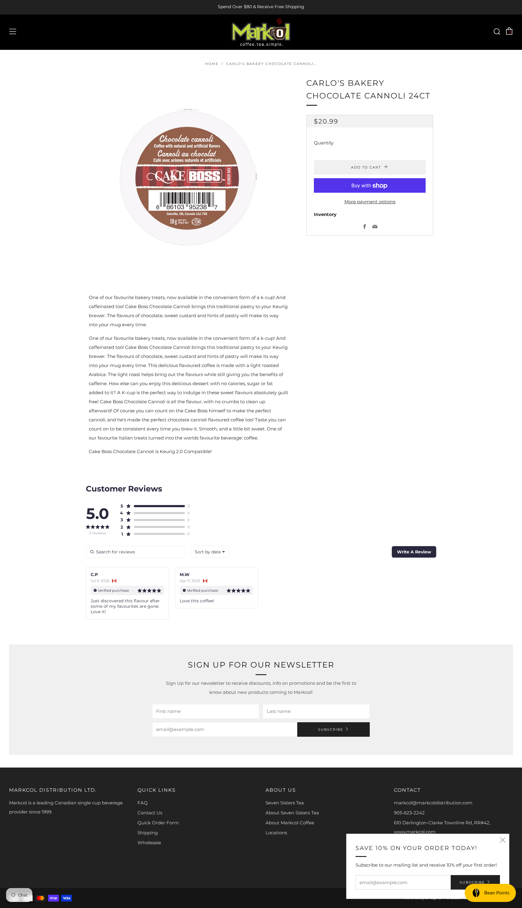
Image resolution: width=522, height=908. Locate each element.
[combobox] (210, 552)
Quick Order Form (158, 823)
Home (211, 64)
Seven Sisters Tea (285, 803)
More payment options (369, 202)
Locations (276, 833)
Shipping (147, 833)
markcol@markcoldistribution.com (433, 803)
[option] (188, 176)
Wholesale (149, 842)
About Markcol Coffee (290, 823)
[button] (152, 506)
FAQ (142, 803)
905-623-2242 (409, 813)
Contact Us (149, 813)
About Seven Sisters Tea (292, 813)
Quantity (324, 143)
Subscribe (330, 729)
